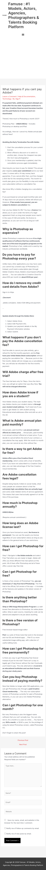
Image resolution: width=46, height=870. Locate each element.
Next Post (23, 744)
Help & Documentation (26, 96)
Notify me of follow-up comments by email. (22, 828)
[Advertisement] (23, 58)
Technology (6, 99)
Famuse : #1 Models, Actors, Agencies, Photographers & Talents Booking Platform (23, 15)
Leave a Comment (9, 96)
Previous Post (23, 740)
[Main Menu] (22, 35)
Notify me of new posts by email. (18, 834)
